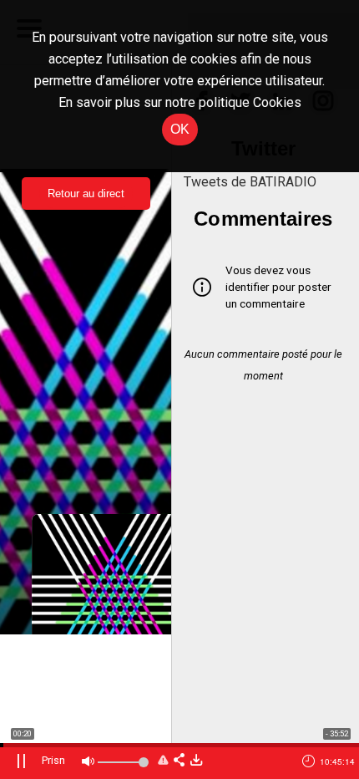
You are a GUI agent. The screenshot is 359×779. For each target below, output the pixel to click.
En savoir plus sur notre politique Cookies (179, 102)
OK (180, 129)
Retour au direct (86, 193)
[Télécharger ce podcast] (196, 761)
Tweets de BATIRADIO (250, 182)
